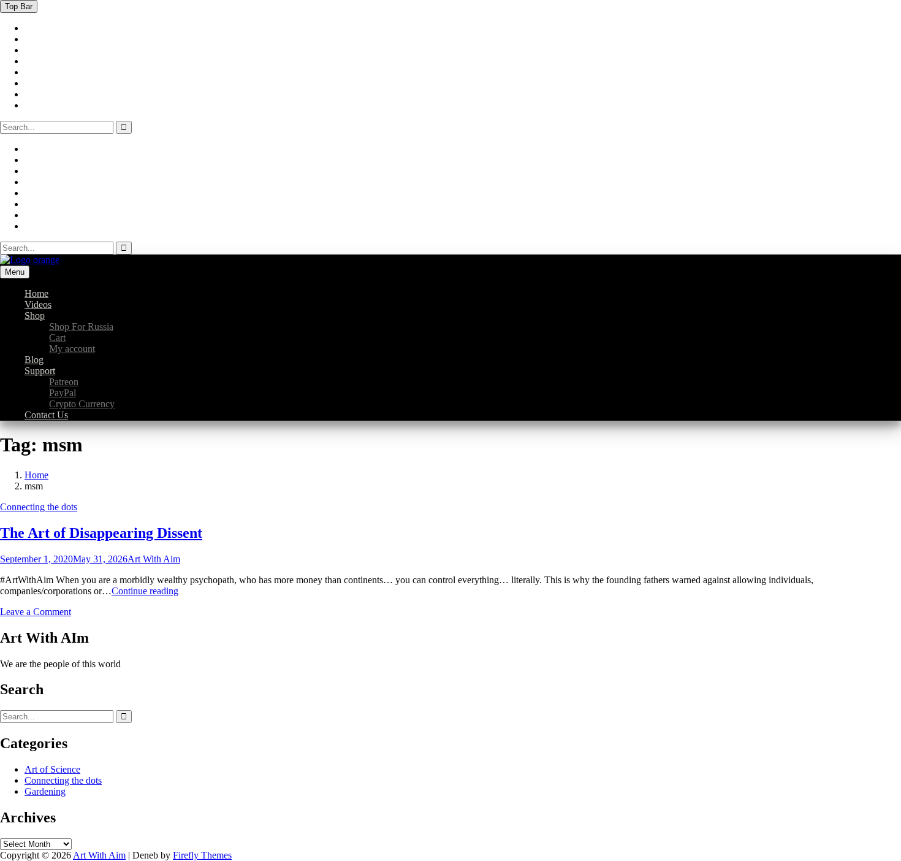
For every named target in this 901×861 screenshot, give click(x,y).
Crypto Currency (82, 404)
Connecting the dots (38, 507)
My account (72, 348)
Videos (38, 304)
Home (36, 293)
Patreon (63, 382)
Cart (57, 337)
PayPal (62, 393)
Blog (34, 359)
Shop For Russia (81, 326)
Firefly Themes (202, 855)
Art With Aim (153, 559)
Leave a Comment (35, 612)
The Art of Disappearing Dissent (101, 533)
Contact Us (46, 415)
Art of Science (52, 769)
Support (40, 370)
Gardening (45, 791)
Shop (35, 315)
